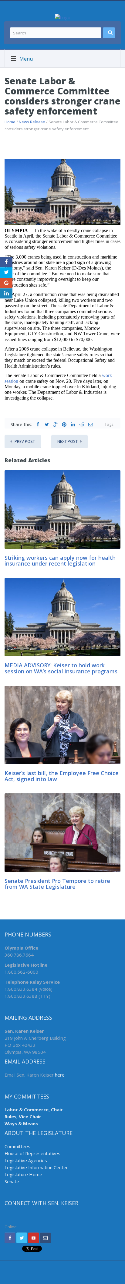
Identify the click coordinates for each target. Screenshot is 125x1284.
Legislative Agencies (26, 1160)
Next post (67, 441)
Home (10, 122)
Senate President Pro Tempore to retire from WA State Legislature (57, 884)
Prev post (25, 441)
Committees (17, 1146)
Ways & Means (21, 1123)
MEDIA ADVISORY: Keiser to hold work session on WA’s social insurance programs (61, 668)
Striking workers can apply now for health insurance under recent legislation (60, 560)
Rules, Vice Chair (23, 1116)
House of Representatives (32, 1153)
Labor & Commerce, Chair (34, 1109)
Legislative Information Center (36, 1167)
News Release (32, 122)
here (60, 1075)
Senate (12, 1181)
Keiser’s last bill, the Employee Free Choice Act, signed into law (62, 776)
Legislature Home (23, 1174)
